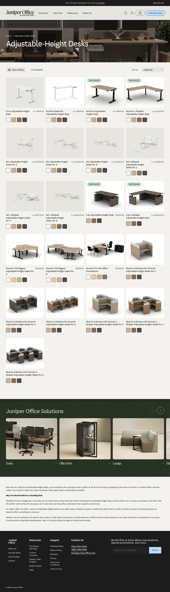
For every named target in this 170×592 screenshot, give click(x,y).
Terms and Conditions (55, 563)
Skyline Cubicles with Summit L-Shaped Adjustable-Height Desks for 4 (145, 323)
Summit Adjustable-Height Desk (96, 112)
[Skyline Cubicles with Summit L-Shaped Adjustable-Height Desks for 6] (25, 353)
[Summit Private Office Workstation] (105, 249)
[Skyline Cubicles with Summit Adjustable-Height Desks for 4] (25, 303)
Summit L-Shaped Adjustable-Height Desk (137, 112)
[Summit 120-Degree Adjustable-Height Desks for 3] (25, 249)
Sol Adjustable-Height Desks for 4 (57, 163)
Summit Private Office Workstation (97, 270)
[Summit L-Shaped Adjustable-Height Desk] (145, 92)
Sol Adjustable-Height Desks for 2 (17, 163)
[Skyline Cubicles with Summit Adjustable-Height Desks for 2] (145, 249)
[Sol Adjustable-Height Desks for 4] (65, 143)
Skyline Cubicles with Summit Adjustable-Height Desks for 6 (61, 323)
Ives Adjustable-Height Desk (100, 214)
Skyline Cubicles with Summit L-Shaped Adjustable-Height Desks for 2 (104, 323)
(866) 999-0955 (158, 3)
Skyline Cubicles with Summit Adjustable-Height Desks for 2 (141, 270)
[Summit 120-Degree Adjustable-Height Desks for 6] (65, 249)
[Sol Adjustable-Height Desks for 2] (25, 143)
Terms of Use (56, 569)
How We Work (14, 553)
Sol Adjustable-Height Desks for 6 (97, 163)
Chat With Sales (155, 13)
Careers (11, 561)
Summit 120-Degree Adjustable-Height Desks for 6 (60, 271)
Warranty (54, 554)
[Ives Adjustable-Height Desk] (105, 196)
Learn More (101, 3)
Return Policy (56, 550)
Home (8, 36)
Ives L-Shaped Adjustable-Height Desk (137, 216)
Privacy (53, 558)
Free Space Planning (34, 547)
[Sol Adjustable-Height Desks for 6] (105, 143)
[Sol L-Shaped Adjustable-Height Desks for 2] (145, 143)
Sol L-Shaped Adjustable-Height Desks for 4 (18, 217)
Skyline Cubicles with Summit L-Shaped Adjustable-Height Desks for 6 (24, 373)
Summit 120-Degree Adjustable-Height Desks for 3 (20, 271)
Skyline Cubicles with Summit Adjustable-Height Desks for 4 (21, 323)
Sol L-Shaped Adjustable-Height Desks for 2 (135, 164)
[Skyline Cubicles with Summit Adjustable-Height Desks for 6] (65, 303)
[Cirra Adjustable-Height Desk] (25, 92)
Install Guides (35, 566)
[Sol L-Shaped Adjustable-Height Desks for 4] (25, 196)
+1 (109, 277)
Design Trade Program (35, 560)
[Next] (160, 410)
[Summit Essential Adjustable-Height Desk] (65, 92)
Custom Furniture (33, 553)
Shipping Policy (57, 546)
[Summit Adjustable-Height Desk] (105, 92)
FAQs (31, 570)
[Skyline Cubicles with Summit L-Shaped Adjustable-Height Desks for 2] (105, 303)
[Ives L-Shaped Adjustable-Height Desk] (145, 196)
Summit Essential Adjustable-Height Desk (57, 112)
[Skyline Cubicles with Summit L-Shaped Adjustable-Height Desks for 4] (145, 303)
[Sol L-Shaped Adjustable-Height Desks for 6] (65, 196)
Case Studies (14, 557)
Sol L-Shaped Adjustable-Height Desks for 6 (55, 217)
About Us (12, 548)
